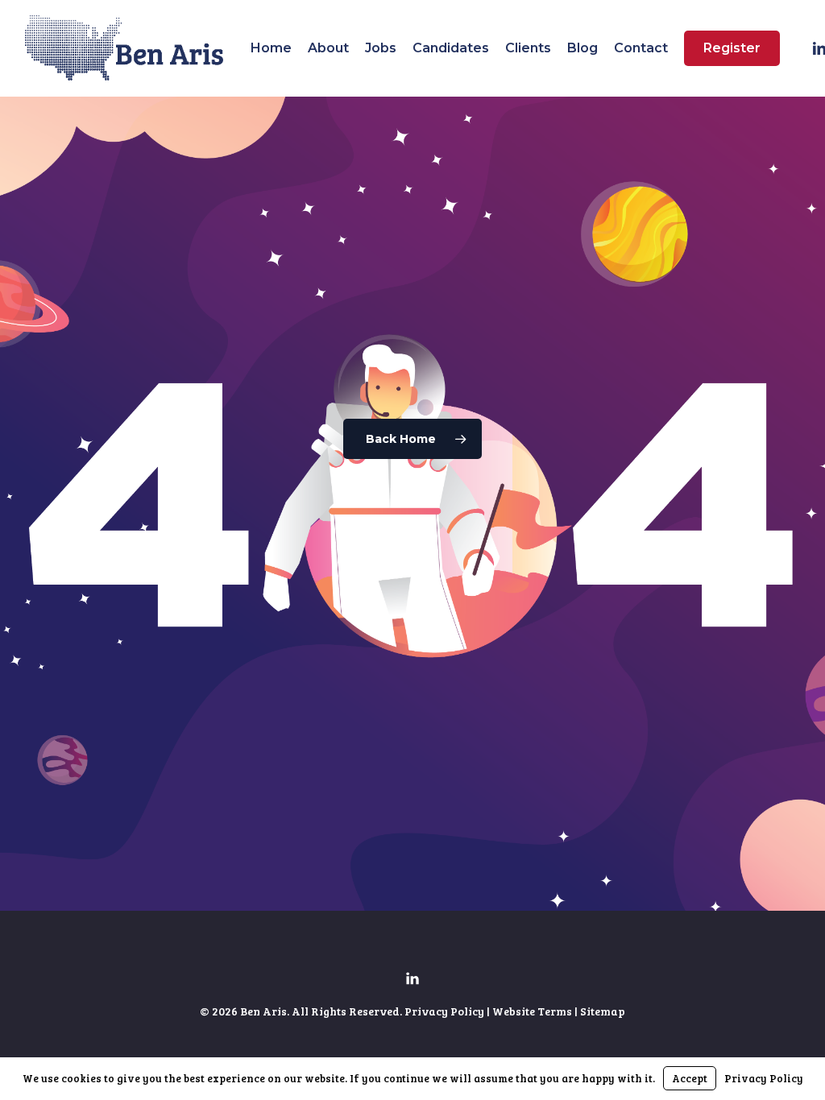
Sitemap (602, 1011)
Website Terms (532, 1011)
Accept (689, 1078)
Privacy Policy (444, 1011)
